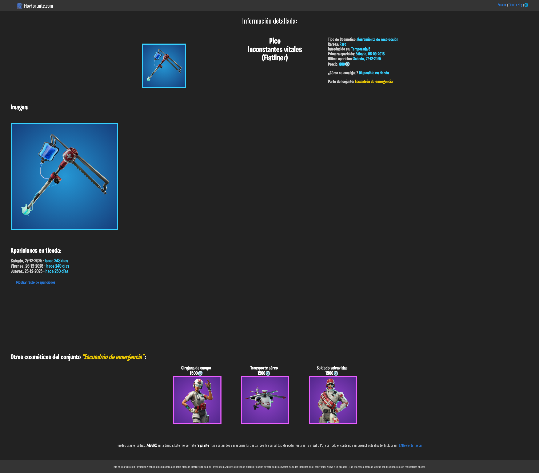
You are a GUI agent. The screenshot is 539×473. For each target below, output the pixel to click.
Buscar (502, 4)
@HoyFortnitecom (411, 445)
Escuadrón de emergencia (374, 81)
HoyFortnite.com (38, 5)
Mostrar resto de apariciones (35, 282)
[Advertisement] (126, 317)
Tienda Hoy (515, 4)
